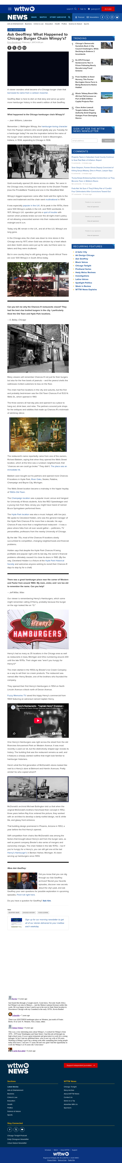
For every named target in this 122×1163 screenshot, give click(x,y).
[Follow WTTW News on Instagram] (112, 17)
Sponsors (67, 1107)
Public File (71, 1160)
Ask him (47, 900)
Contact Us (68, 1097)
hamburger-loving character (54, 126)
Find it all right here (26, 894)
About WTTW (65, 1150)
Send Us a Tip (69, 1100)
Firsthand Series (83, 269)
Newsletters (94, 17)
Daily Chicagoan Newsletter (18, 1139)
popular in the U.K (31, 205)
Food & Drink (43, 913)
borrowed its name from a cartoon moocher (27, 92)
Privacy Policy (51, 1160)
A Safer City (81, 252)
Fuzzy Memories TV (16, 695)
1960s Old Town (17, 492)
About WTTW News (71, 1093)
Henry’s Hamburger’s (17, 852)
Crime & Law (38, 24)
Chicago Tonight (83, 265)
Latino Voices (81, 279)
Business (28, 24)
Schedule (48, 1150)
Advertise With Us (71, 1104)
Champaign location (21, 498)
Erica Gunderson (14, 42)
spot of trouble (50, 212)
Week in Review (83, 286)
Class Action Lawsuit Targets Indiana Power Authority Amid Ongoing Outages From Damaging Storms (86, 112)
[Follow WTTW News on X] (107, 17)
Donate (108, 8)
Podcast (81, 17)
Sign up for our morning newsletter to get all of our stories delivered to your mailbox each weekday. (44, 923)
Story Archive (58, 17)
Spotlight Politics (83, 282)
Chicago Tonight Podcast (17, 1135)
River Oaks (36, 479)
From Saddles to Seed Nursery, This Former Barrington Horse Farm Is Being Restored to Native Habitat (86, 82)
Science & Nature (75, 24)
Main (34, 17)
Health (57, 24)
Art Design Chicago (84, 255)
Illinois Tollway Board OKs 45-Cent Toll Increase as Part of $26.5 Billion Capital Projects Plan (86, 97)
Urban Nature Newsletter (17, 1143)
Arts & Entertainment (15, 24)
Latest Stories (12, 1086)
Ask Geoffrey (16, 29)
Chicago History (29, 913)
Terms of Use (62, 1160)
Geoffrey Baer (14, 913)
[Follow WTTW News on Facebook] (102, 17)
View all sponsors (93, 206)
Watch (43, 17)
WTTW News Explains (86, 289)
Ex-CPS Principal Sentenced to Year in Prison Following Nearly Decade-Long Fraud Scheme (85, 65)
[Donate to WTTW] (61, 1154)
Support (74, 1150)
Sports (86, 24)
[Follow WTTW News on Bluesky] (117, 17)
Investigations (82, 275)
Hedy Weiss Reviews (85, 272)
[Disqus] (38, 962)
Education (49, 24)
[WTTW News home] (17, 17)
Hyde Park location (20, 514)
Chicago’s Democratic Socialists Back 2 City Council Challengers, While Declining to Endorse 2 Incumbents (87, 48)
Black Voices (81, 262)
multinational (51, 199)
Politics (64, 24)
